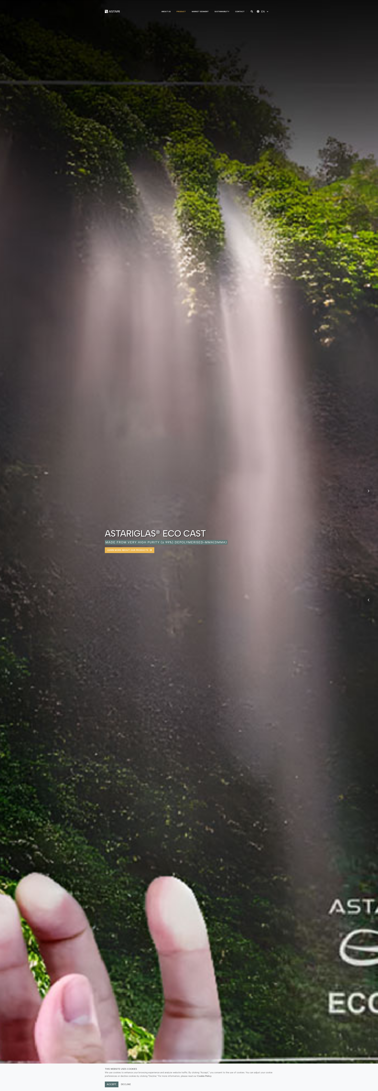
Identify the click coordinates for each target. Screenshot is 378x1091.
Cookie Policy (204, 1076)
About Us (166, 11)
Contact (240, 11)
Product (181, 11)
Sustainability (222, 11)
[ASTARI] (112, 11)
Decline (126, 1084)
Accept (111, 1084)
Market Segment (200, 11)
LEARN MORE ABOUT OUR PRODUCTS (128, 550)
